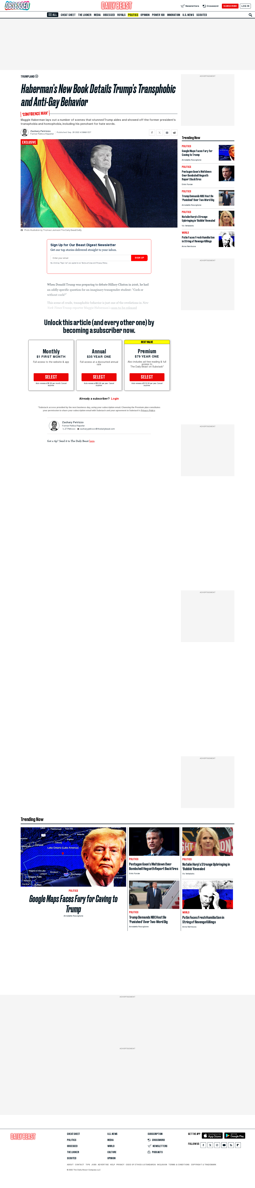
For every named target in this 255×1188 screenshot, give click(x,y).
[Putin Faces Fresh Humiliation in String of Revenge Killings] (226, 246)
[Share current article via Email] (167, 132)
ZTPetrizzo (70, 429)
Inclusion (162, 1165)
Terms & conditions (178, 1165)
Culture (111, 1152)
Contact (79, 1165)
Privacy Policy (102, 263)
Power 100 (158, 14)
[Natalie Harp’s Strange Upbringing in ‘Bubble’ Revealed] (226, 225)
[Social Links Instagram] (217, 1145)
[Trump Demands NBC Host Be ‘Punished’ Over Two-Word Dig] (226, 204)
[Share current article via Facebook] (152, 132)
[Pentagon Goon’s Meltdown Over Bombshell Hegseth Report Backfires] (226, 180)
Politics (133, 14)
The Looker (84, 14)
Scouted (201, 14)
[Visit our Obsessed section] (28, 6)
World (110, 1146)
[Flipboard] (238, 1145)
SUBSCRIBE (230, 6)
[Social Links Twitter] (210, 1145)
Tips (88, 1165)
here (91, 440)
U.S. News (188, 14)
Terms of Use (87, 263)
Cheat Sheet (68, 14)
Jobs (93, 1165)
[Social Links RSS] (231, 1145)
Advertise (103, 1165)
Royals (121, 14)
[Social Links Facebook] (203, 1145)
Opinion (145, 14)
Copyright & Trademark (203, 1165)
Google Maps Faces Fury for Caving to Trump (73, 903)
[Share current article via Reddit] (174, 132)
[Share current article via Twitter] (159, 132)
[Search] (250, 15)
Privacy (120, 1165)
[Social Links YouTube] (224, 1145)
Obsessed (109, 14)
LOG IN (245, 6)
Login (115, 398)
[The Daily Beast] (116, 6)
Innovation (173, 14)
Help (112, 1165)
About (70, 1165)
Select (51, 377)
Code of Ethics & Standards (141, 1165)
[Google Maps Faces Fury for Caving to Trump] (226, 159)
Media (97, 14)
